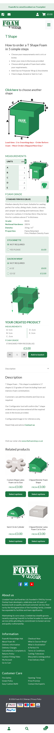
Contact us (29, 425)
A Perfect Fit (33, 647)
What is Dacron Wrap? (37, 641)
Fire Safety (6, 678)
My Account (7, 660)
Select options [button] (15, 494)
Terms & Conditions (36, 651)
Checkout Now (34, 638)
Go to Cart (6, 663)
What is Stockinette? (36, 644)
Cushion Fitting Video (11, 657)
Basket (41, 726)
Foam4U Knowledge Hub (12, 638)
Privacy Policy (36, 699)
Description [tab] (10, 368)
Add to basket (37, 354)
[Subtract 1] (10, 355)
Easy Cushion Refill (10, 684)
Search (27, 728)
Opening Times (34, 678)
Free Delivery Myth (36, 660)
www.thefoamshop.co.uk (32, 441)
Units (10, 161)
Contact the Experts (36, 684)
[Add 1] (24, 355)
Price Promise (34, 681)
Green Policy (7, 681)
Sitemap (27, 699)
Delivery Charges (9, 647)
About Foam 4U (8, 641)
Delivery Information (11, 644)
